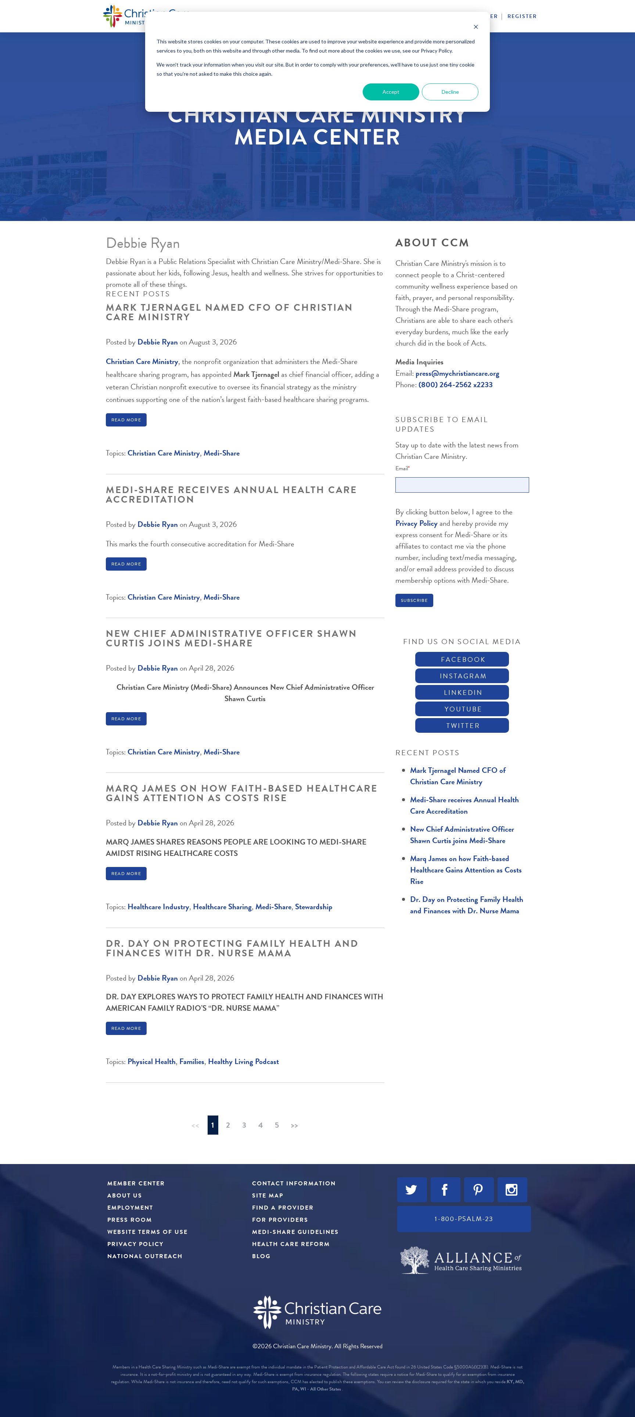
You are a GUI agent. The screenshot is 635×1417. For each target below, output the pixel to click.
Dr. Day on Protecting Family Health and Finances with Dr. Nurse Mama (232, 948)
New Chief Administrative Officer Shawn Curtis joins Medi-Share (231, 638)
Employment (130, 1207)
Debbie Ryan (157, 342)
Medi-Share (222, 453)
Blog (261, 1256)
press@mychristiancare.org (457, 373)
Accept (391, 92)
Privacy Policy (417, 523)
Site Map (267, 1195)
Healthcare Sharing (222, 907)
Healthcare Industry (158, 907)
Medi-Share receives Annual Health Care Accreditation (231, 495)
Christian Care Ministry (142, 361)
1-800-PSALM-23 (464, 1219)
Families (191, 1061)
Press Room (129, 1220)
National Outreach (145, 1256)
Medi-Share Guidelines (295, 1232)
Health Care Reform (291, 1244)
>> (295, 1125)
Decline (450, 92)
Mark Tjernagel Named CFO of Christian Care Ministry (229, 312)
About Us (124, 1195)
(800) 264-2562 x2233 (456, 384)
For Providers (280, 1220)
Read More (126, 420)
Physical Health (152, 1061)
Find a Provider (283, 1207)
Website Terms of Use (147, 1232)
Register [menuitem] (522, 16)
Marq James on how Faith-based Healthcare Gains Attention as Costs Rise (242, 793)
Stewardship (314, 907)
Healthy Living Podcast (243, 1061)
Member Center (136, 1183)
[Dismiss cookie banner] (475, 27)
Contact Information (294, 1183)
